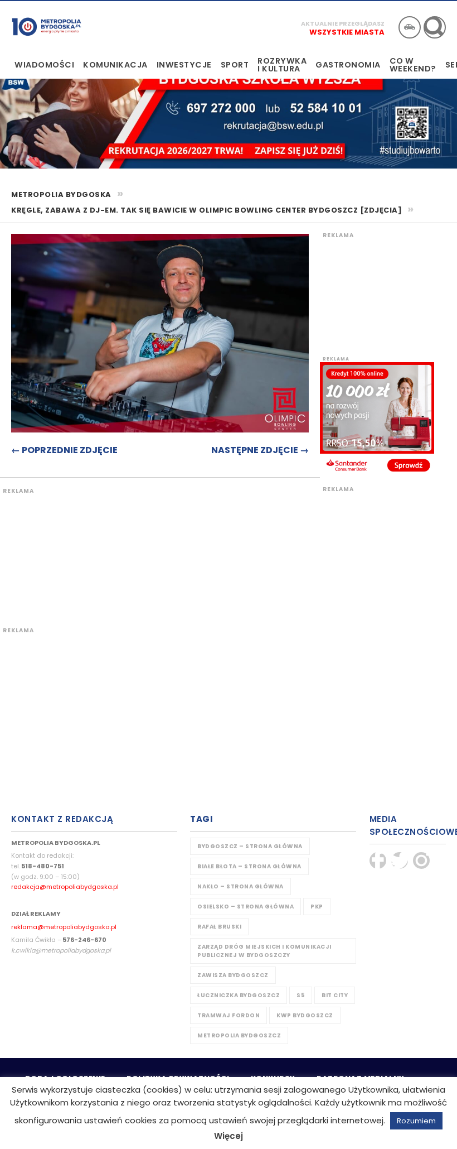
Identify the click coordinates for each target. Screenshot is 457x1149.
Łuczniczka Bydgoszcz (238, 995)
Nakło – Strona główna (240, 886)
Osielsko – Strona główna (245, 906)
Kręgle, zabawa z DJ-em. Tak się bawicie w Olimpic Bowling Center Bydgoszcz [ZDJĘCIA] (206, 210)
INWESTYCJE (184, 64)
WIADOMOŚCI (44, 64)
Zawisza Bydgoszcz (233, 975)
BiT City (335, 995)
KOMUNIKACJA (115, 64)
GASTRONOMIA (348, 64)
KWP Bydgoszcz (304, 1015)
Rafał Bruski (219, 926)
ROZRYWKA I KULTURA (282, 64)
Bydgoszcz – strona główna (250, 846)
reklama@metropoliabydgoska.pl (63, 926)
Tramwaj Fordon (228, 1015)
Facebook (378, 860)
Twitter (399, 860)
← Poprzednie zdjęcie (64, 450)
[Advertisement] (209, 551)
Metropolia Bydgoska (46, 26)
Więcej (228, 1136)
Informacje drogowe (409, 27)
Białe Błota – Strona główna (249, 866)
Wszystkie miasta (347, 32)
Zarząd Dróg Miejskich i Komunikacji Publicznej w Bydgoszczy (264, 951)
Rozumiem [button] (416, 1121)
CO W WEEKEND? (413, 64)
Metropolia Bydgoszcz (239, 1035)
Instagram (421, 860)
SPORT (235, 64)
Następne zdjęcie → (260, 450)
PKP (316, 906)
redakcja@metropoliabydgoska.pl (65, 886)
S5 (300, 995)
